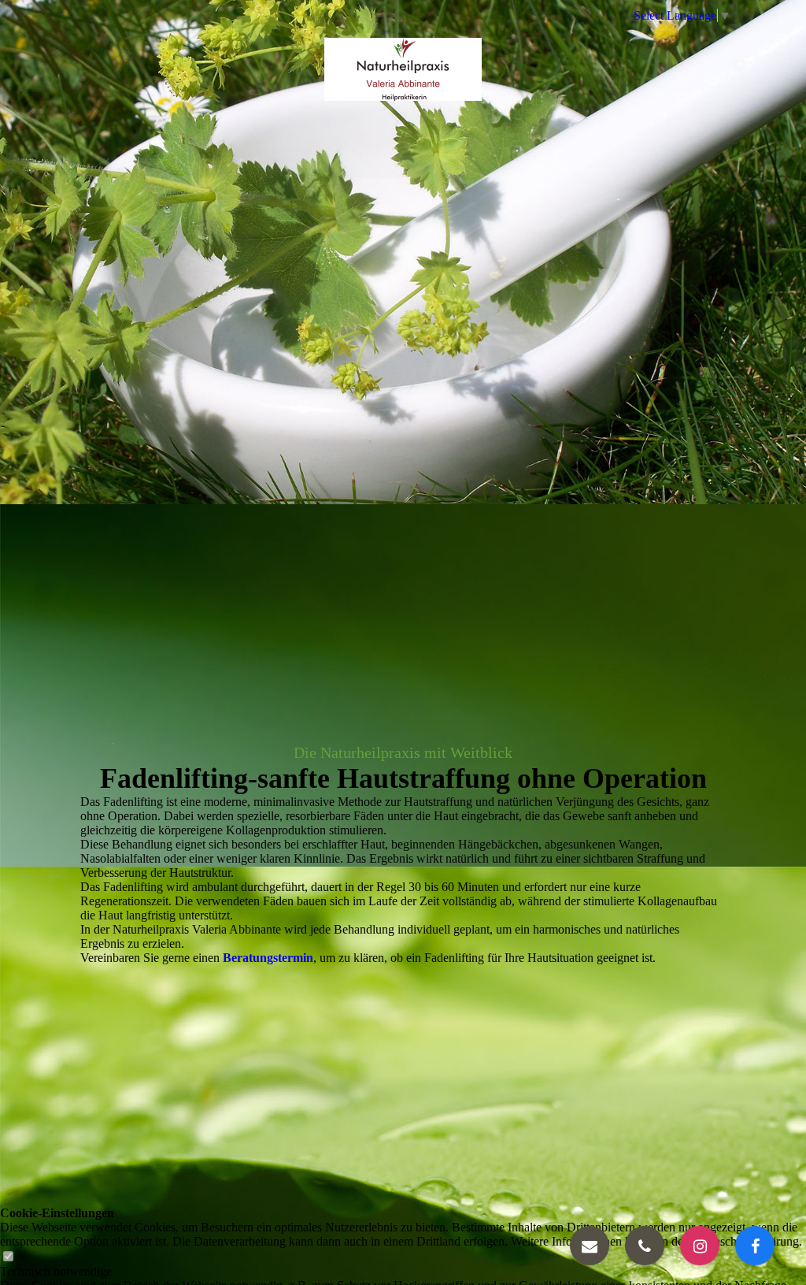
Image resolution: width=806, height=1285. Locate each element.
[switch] (8, 1257)
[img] (403, 69)
